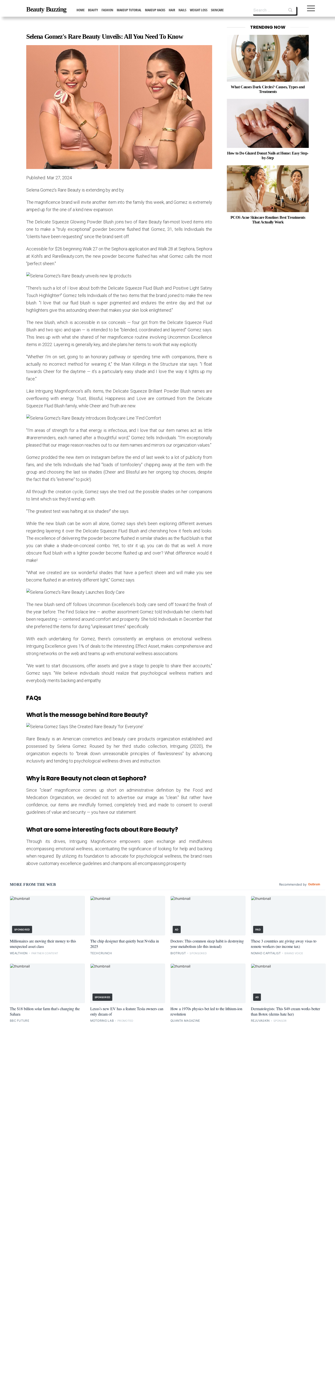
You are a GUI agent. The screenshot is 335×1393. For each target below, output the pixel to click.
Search (290, 11)
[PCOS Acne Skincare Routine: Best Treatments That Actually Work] (268, 188)
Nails (182, 10)
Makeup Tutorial (129, 10)
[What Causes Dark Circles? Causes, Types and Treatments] (268, 58)
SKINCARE (217, 10)
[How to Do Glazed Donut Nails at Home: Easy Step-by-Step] (268, 123)
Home (81, 10)
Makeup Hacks (155, 10)
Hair (172, 10)
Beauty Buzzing (46, 9)
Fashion (107, 10)
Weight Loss (198, 10)
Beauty (93, 10)
